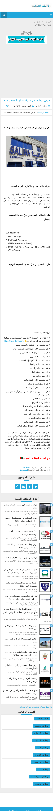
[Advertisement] (26, 71)
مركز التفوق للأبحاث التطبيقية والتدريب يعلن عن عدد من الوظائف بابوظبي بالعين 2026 (20, 612)
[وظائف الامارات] (41, 8)
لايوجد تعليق (26, 106)
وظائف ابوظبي (41, 726)
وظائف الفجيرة (41, 755)
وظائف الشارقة (41, 740)
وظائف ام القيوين (40, 762)
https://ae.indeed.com (14, 341)
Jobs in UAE (42, 719)
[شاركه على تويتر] (35, 486)
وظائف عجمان (41, 784)
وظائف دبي (43, 769)
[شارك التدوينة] (23, 486)
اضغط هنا (27, 467)
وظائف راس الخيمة (39, 777)
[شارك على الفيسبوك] (29, 486)
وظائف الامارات (41, 733)
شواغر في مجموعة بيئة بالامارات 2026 (21, 558)
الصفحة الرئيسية (44, 112)
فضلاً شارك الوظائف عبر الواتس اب (34, 707)
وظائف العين (42, 748)
